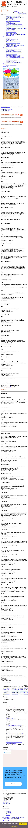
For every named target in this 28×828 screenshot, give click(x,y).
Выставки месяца (5, 111)
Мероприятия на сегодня (6, 109)
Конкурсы (5, 63)
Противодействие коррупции (10, 820)
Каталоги (8, 38)
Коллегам (5, 66)
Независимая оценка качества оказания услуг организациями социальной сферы (13, 818)
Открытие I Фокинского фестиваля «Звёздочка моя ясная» (14, 742)
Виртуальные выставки (11, 46)
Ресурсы (5, 36)
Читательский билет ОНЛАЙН (13, 16)
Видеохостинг (6, 803)
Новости (8, 815)
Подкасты (8, 22)
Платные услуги (10, 61)
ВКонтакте (5, 802)
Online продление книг (11, 54)
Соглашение (14, 826)
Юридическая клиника (11, 33)
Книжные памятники (11, 44)
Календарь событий (10, 19)
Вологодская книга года (11, 65)
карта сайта (3, 7)
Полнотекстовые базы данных (13, 43)
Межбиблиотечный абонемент (13, 56)
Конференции (9, 813)
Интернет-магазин (10, 50)
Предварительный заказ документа (14, 52)
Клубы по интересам (11, 32)
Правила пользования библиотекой (14, 24)
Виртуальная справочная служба (13, 51)
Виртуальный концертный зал (13, 21)
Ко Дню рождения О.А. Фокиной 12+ (15, 725)
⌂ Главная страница (5, 107)
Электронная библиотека (12, 39)
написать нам (4, 9)
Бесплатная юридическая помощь (14, 62)
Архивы (5, 749)
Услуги (5, 47)
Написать (13, 784)
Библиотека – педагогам (11, 60)
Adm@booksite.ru (7, 800)
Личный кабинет (10, 18)
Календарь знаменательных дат (13, 41)
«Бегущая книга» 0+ (10, 718)
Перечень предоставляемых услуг (14, 49)
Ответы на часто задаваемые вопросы (15, 17)
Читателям (20, 12)
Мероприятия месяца (5, 110)
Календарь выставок (10, 23)
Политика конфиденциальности (13, 30)
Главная (16, 11)
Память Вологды (10, 40)
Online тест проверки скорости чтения (15, 45)
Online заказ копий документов (13, 55)
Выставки (8, 811)
